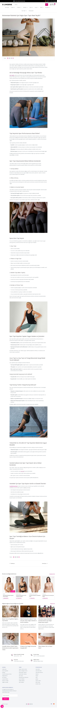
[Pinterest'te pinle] (9, 58)
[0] (54, 4)
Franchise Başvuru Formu (6, 674)
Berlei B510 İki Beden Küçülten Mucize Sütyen (8, 596)
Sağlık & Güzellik (5, 682)
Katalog (3, 672)
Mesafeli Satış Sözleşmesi (23, 677)
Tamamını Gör (52, 574)
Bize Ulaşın (21, 675)
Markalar (24, 7)
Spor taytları (12, 75)
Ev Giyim (18, 7)
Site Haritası (4, 677)
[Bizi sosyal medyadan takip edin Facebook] (28, 704)
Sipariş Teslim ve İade (23, 669)
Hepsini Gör (52, 603)
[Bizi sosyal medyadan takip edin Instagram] (26, 704)
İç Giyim (12, 7)
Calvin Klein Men (39, 670)
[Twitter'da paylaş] (11, 58)
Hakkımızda (4, 669)
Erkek (41, 7)
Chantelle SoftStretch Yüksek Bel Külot (34, 596)
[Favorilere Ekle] (13, 577)
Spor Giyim (24, 10)
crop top (22, 471)
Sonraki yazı (44, 563)
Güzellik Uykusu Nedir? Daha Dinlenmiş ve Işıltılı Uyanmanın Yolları (10, 648)
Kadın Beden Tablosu (23, 674)
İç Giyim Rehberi (5, 679)
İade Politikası (21, 682)
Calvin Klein (38, 669)
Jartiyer (37, 679)
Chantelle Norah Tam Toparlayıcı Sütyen (48, 596)
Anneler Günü (38, 683)
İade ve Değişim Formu (23, 670)
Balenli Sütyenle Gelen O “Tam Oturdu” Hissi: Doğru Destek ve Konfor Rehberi (28, 620)
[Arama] (46, 4)
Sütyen (37, 675)
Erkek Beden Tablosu (23, 672)
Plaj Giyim (47, 7)
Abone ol (5, 698)
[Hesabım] (50, 4)
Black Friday (38, 682)
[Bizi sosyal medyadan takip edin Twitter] (30, 704)
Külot (37, 677)
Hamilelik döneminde (13, 486)
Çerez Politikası (21, 679)
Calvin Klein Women (39, 672)
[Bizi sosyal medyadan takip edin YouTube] (32, 704)
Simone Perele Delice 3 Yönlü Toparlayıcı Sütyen (21, 596)
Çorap (36, 7)
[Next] (55, 588)
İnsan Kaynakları (5, 670)
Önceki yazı (13, 563)
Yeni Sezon (7, 7)
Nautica (37, 674)
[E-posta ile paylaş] (13, 58)
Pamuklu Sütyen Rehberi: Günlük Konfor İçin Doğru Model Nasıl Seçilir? (45, 620)
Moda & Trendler (5, 680)
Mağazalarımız (4, 675)
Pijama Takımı (38, 680)
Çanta (31, 7)
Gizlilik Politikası (21, 680)
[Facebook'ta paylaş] (7, 58)
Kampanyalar (31, 10)
